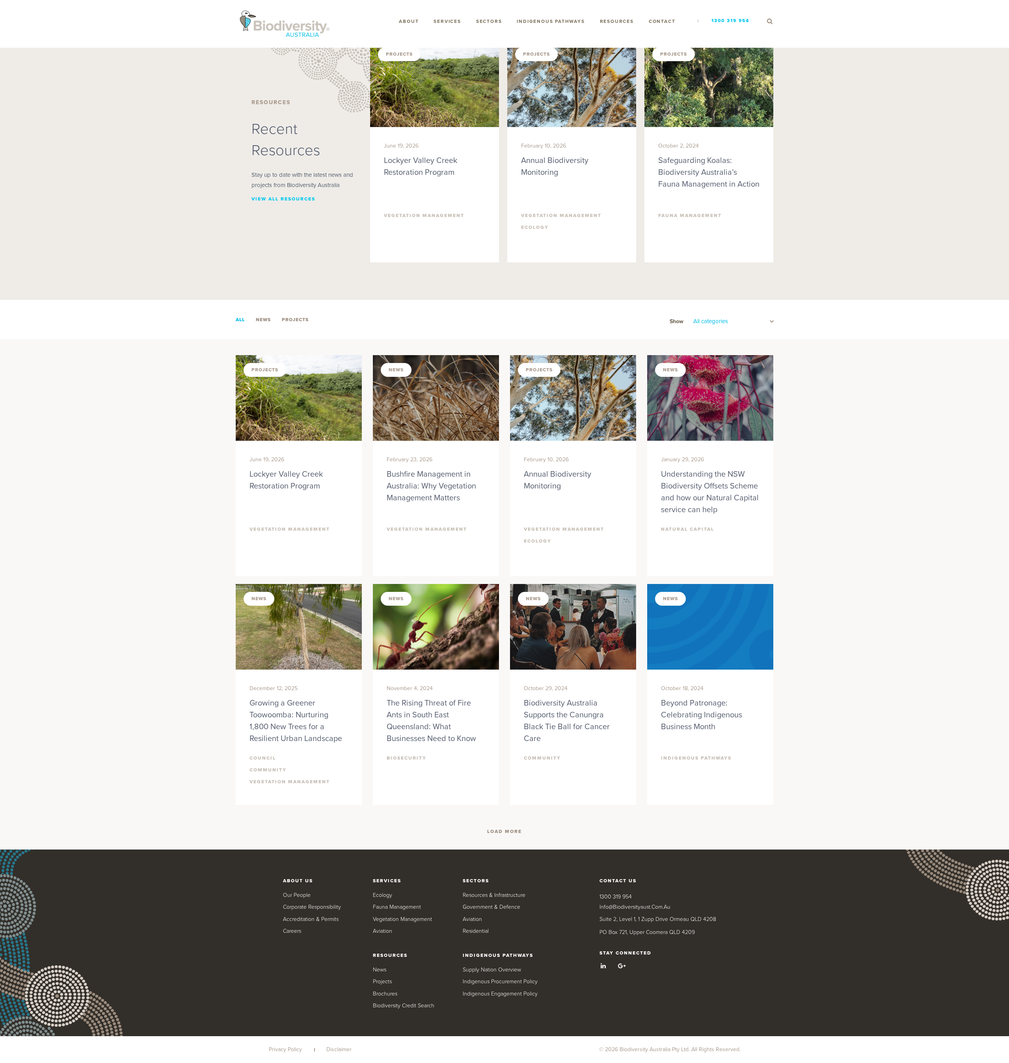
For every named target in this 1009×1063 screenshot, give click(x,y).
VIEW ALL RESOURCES (283, 199)
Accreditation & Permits (311, 919)
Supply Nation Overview (492, 969)
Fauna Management (397, 907)
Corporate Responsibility (312, 907)
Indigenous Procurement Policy (500, 981)
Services (447, 21)
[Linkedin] (603, 965)
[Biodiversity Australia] (285, 24)
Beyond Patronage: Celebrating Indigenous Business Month (701, 715)
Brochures (385, 993)
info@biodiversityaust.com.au (634, 907)
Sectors (489, 21)
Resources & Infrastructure (494, 895)
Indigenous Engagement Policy (500, 993)
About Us (298, 880)
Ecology (382, 895)
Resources (617, 21)
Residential (476, 931)
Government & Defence (491, 907)
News (379, 969)
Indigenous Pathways (551, 21)
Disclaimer (339, 1049)
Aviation (382, 931)
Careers (292, 931)
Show (676, 321)
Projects (382, 981)
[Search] (770, 21)
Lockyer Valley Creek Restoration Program (420, 166)
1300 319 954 (730, 20)
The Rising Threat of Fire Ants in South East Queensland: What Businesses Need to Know (431, 720)
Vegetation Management (402, 919)
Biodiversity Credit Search (403, 1005)
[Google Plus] (622, 965)
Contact (662, 21)
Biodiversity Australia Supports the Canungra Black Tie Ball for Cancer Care (567, 720)
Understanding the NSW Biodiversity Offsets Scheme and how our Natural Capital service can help (710, 492)
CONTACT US (618, 880)
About (409, 21)
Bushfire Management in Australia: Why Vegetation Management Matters (431, 486)
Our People (297, 895)
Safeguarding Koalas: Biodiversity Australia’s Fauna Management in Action (709, 172)
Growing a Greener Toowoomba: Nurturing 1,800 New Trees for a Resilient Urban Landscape (295, 720)
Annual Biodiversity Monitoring (554, 166)
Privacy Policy (285, 1049)
